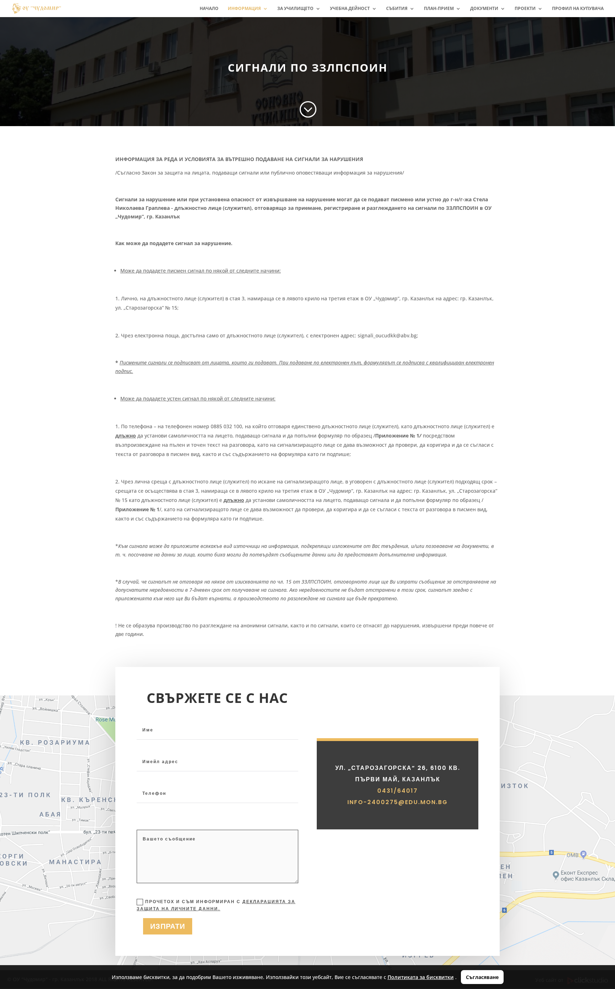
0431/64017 (397, 791)
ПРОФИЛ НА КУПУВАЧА (578, 8)
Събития (397, 8)
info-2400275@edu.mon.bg (397, 802)
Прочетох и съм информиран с (216, 905)
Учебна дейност (350, 8)
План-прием (439, 8)
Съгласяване (482, 977)
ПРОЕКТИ (525, 8)
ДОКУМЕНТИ (484, 8)
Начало (209, 8)
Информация (244, 8)
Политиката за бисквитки (421, 977)
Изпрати (167, 926)
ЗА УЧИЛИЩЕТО (295, 8)
